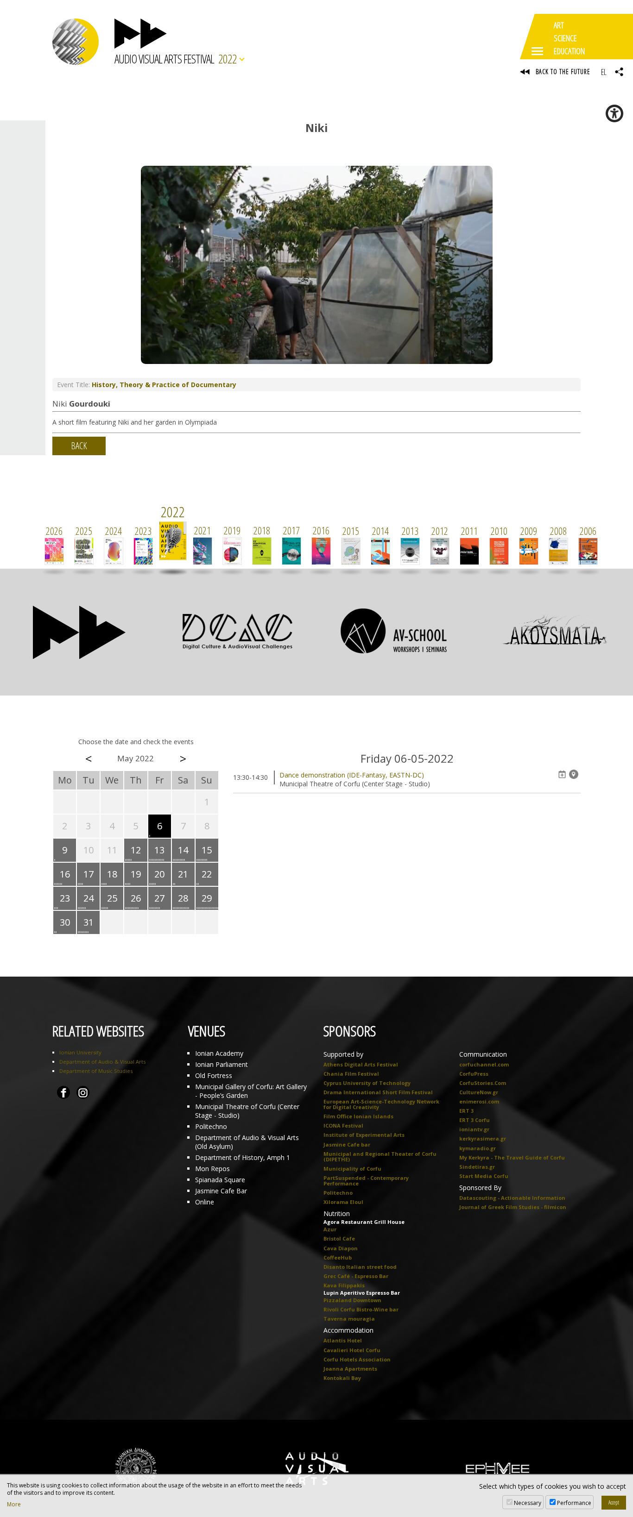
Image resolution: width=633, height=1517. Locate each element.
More (14, 1504)
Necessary (527, 1503)
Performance (574, 1503)
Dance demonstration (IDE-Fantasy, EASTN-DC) (351, 775)
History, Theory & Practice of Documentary (164, 384)
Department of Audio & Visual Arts (102, 1061)
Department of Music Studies (96, 1070)
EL (603, 71)
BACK (79, 445)
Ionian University (80, 1052)
